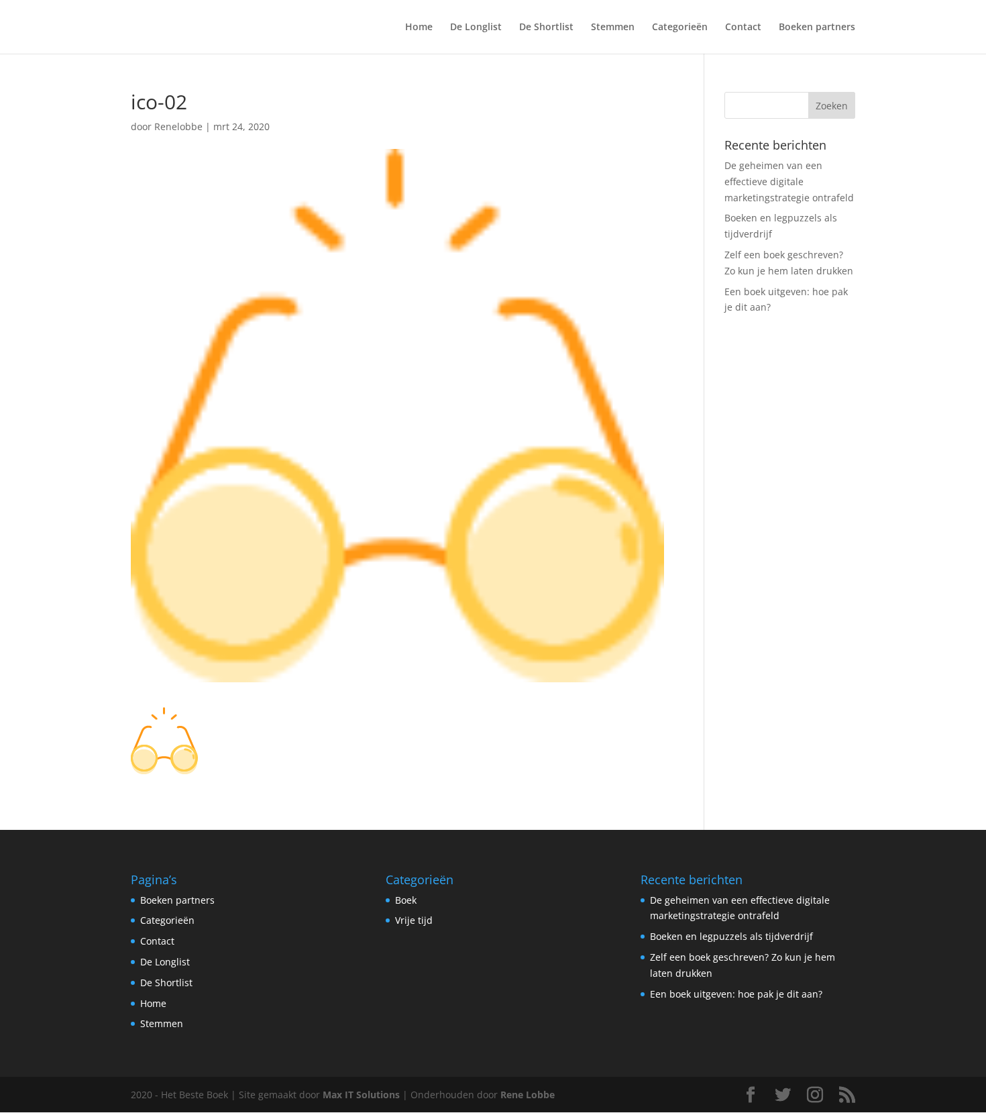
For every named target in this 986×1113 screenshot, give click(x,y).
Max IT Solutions (361, 1094)
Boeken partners (817, 27)
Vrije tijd (414, 920)
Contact (743, 27)
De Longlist (476, 27)
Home (419, 27)
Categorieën (680, 27)
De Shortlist (546, 27)
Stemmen (613, 27)
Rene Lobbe (527, 1094)
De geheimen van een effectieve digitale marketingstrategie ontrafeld (789, 181)
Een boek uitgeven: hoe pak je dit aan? (736, 994)
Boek (406, 900)
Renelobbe (178, 126)
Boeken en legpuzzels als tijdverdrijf (731, 936)
